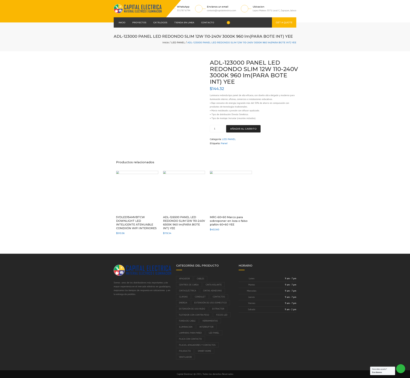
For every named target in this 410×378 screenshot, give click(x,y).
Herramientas (210, 320)
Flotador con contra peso (194, 314)
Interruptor (206, 326)
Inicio (122, 22)
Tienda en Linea (184, 22)
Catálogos (160, 22)
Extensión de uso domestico (210, 302)
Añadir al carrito (243, 128)
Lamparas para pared (190, 332)
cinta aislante (214, 284)
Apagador (184, 278)
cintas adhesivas (212, 290)
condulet (200, 296)
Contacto (207, 22)
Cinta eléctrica (187, 290)
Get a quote (284, 22)
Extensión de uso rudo (192, 308)
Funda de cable (187, 320)
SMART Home (204, 350)
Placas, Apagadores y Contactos (197, 345)
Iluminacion (185, 326)
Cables (200, 278)
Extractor (218, 308)
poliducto (185, 350)
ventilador (185, 357)
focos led (221, 314)
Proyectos (139, 22)
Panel (224, 143)
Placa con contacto (190, 338)
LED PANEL (178, 42)
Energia (183, 302)
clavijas (183, 296)
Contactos (219, 296)
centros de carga (189, 284)
